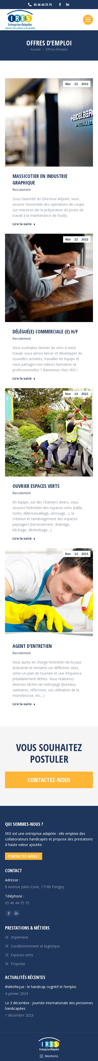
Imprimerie (19, 937)
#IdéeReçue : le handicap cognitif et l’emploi (40, 986)
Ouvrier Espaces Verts (36, 486)
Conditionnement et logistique (35, 946)
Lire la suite (22, 224)
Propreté (18, 963)
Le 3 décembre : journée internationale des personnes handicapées (49, 1005)
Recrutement (22, 190)
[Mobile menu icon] (88, 20)
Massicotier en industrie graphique (40, 179)
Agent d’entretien (32, 646)
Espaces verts (22, 954)
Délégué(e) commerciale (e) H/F (45, 331)
